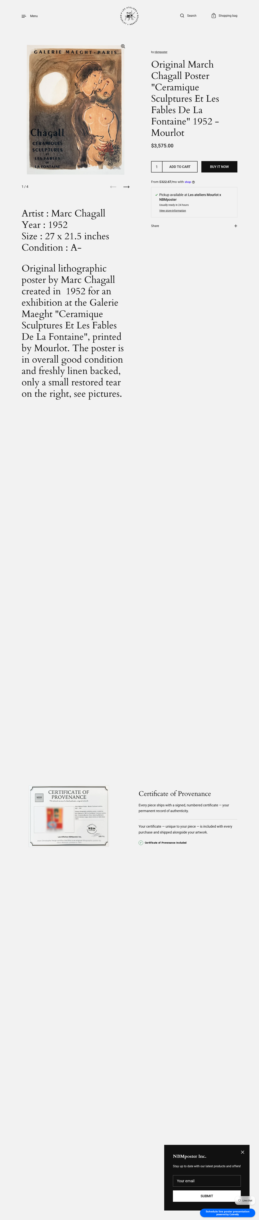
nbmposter (161, 52)
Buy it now (219, 167)
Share (155, 226)
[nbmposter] (129, 15)
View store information (172, 210)
